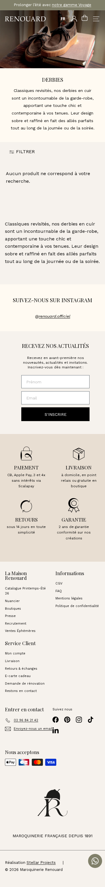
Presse (10, 616)
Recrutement (15, 623)
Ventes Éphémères (20, 631)
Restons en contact (21, 691)
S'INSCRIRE (55, 414)
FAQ (58, 591)
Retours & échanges (21, 669)
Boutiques (13, 609)
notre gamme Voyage (71, 5)
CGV (58, 583)
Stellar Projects (41, 862)
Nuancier (12, 601)
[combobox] (62, 18)
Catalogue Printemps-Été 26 (25, 591)
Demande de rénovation (25, 684)
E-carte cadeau (18, 676)
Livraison (12, 661)
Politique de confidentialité (77, 606)
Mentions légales (69, 598)
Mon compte (15, 653)
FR (63, 18)
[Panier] (84, 18)
